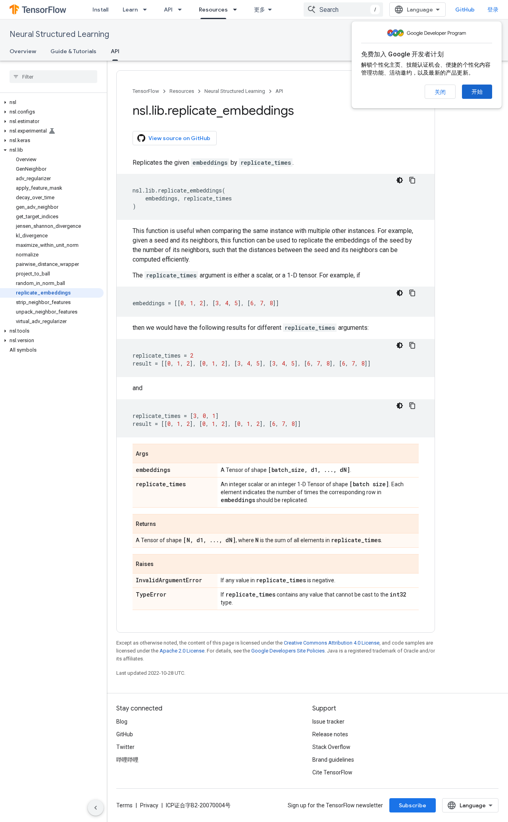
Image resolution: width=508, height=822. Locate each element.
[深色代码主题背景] (399, 180)
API (168, 9)
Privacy (149, 805)
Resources (213, 9)
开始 (477, 91)
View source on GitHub (179, 138)
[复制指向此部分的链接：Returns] (164, 524)
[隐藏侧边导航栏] (96, 808)
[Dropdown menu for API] (182, 9)
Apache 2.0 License (182, 651)
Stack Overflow (331, 747)
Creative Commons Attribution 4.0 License (331, 643)
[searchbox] (53, 76)
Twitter (125, 747)
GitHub (465, 9)
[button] (52, 102)
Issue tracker (328, 721)
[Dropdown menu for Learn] (147, 9)
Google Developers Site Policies (288, 651)
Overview (23, 51)
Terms (124, 805)
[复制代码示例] (412, 180)
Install (100, 9)
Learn (130, 9)
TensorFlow (146, 91)
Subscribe (412, 805)
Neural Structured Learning (59, 34)
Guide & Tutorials (73, 51)
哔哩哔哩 (127, 760)
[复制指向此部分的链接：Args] (156, 454)
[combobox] (343, 9)
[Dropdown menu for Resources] (237, 9)
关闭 (440, 92)
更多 (259, 9)
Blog (121, 721)
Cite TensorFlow (332, 772)
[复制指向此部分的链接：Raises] (161, 564)
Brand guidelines (333, 760)
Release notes (330, 734)
